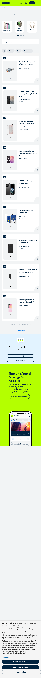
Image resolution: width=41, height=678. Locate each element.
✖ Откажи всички (20, 667)
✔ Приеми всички (20, 662)
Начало (6, 8)
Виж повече (6, 657)
